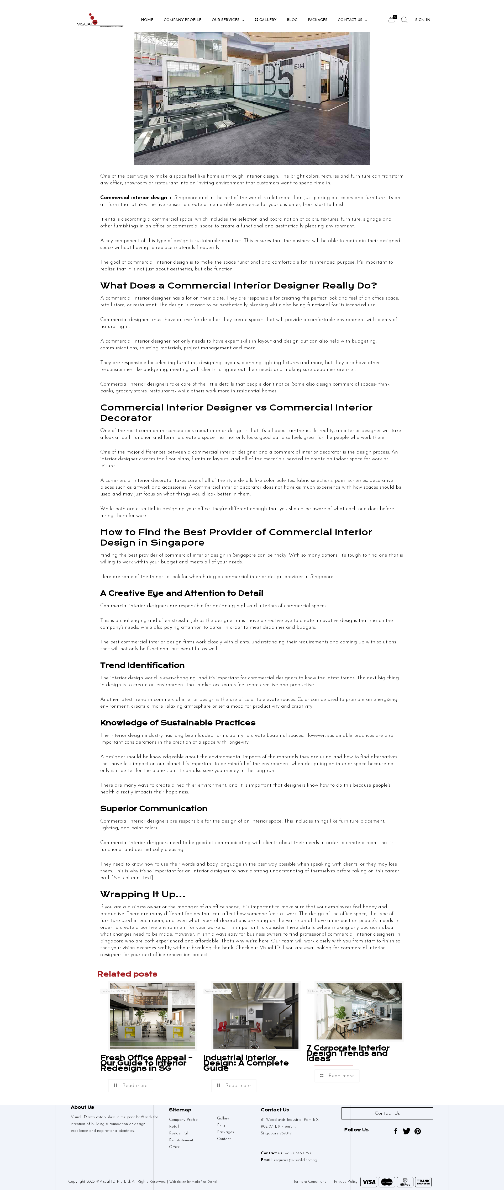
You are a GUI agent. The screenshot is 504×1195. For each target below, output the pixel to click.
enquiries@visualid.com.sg (295, 1160)
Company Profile (182, 20)
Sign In (422, 20)
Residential (178, 1133)
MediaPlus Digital (204, 1181)
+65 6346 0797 (298, 1153)
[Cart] (391, 20)
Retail (174, 1127)
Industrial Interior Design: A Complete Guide (246, 1063)
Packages (225, 1132)
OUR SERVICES (225, 20)
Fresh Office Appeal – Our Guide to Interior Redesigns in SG (146, 1063)
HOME (147, 20)
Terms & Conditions (309, 1182)
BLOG (292, 20)
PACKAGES (317, 20)
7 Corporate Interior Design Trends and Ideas (348, 1053)
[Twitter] (407, 1131)
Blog (221, 1125)
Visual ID (270, 948)
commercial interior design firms (157, 642)
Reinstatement (181, 1140)
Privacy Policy (346, 1182)
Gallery (267, 20)
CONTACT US (350, 20)
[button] (387, 1113)
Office (174, 1147)
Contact (224, 1139)
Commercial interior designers (134, 842)
